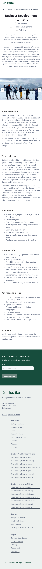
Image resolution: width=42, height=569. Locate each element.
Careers (10, 9)
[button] (27, 3)
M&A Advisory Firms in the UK (22, 457)
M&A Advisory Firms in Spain (21, 470)
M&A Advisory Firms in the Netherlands (25, 467)
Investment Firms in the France (22, 494)
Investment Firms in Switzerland (23, 501)
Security (14, 545)
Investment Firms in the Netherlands (25, 497)
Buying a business (17, 427)
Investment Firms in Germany (22, 491)
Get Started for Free (18, 437)
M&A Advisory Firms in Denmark (22, 474)
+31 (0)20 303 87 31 (18, 517)
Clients (13, 430)
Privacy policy (16, 548)
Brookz (4, 414)
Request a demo (17, 434)
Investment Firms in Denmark (22, 504)
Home (3, 9)
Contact (14, 447)
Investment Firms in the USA (21, 507)
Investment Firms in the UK (21, 487)
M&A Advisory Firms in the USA (22, 477)
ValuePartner (14, 414)
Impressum (15, 551)
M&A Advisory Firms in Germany (22, 460)
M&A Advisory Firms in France (21, 464)
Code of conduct (17, 541)
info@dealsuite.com (18, 521)
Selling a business (17, 424)
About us (14, 444)
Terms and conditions (19, 538)
